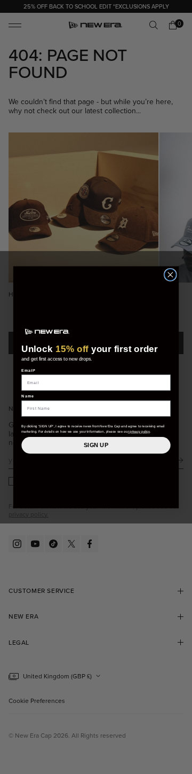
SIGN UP (96, 445)
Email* (28, 370)
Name (27, 396)
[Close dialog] (170, 274)
